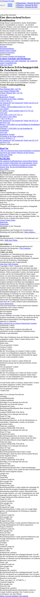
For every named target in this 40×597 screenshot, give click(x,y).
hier (31, 302)
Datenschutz (4, 224)
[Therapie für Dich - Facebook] (26, 7)
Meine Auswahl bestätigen (9, 596)
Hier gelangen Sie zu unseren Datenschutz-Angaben (18, 323)
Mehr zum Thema (11, 240)
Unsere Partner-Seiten (7, 220)
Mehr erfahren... (30, 232)
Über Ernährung (25, 248)
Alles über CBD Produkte (9, 264)
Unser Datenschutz (6, 304)
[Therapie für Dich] (7, 1)
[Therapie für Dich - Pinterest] (26, 5)
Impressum (4, 222)
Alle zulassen (23, 596)
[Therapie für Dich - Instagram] (28, 3)
